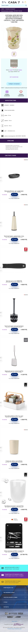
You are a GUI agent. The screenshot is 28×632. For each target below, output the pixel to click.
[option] (14, 54)
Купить (15, 194)
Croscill (10, 69)
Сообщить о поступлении (14, 83)
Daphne (20, 69)
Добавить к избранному (21, 95)
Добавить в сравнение (7, 95)
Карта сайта (14, 621)
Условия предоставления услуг (14, 628)
